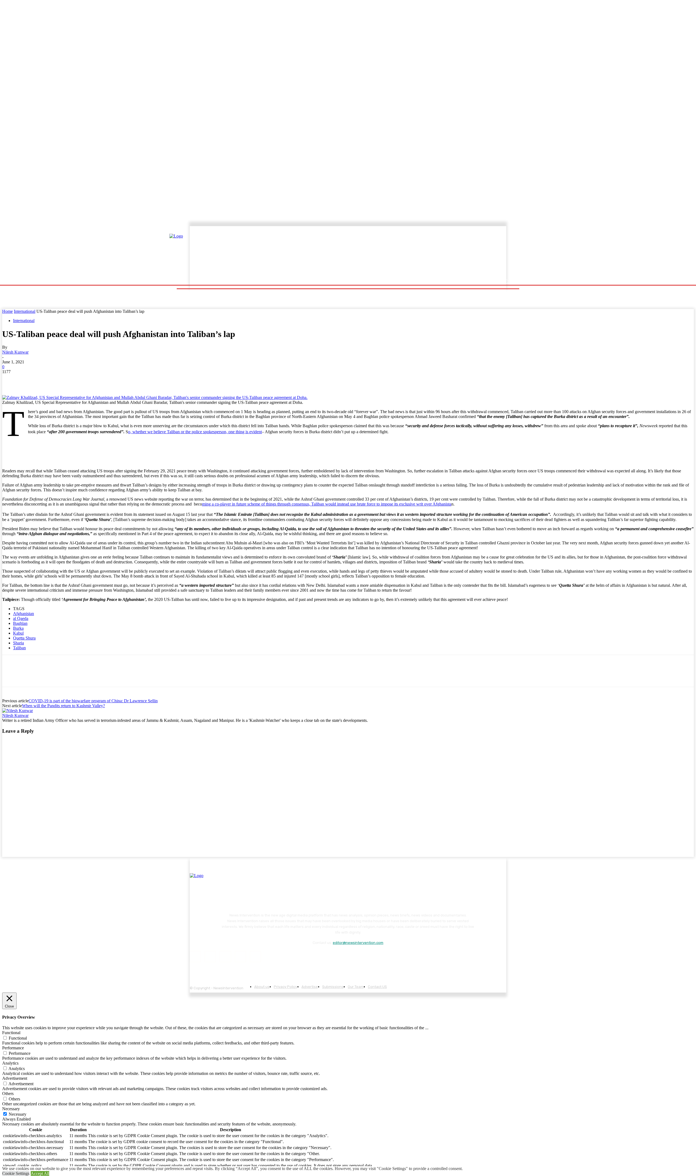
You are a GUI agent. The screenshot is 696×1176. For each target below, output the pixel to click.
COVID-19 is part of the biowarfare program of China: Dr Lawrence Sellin (93, 700)
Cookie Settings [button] (15, 1173)
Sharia (18, 643)
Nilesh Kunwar (15, 352)
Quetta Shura (24, 638)
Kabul (18, 633)
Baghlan (20, 623)
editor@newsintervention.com (358, 943)
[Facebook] (11, 379)
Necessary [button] (11, 1108)
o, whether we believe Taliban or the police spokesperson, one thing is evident (195, 431)
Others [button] (8, 1093)
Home (7, 311)
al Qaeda (20, 618)
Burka (18, 628)
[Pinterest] (50, 379)
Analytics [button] (10, 1063)
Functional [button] (11, 1032)
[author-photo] (17, 710)
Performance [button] (13, 1048)
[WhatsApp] (70, 379)
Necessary (17, 1114)
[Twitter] (31, 379)
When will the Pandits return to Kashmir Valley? (63, 705)
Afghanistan (23, 613)
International (24, 311)
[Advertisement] (396, 252)
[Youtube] (255, 956)
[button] (506, 281)
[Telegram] (89, 379)
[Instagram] (210, 956)
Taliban (19, 647)
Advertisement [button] (14, 1078)
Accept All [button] (40, 1173)
